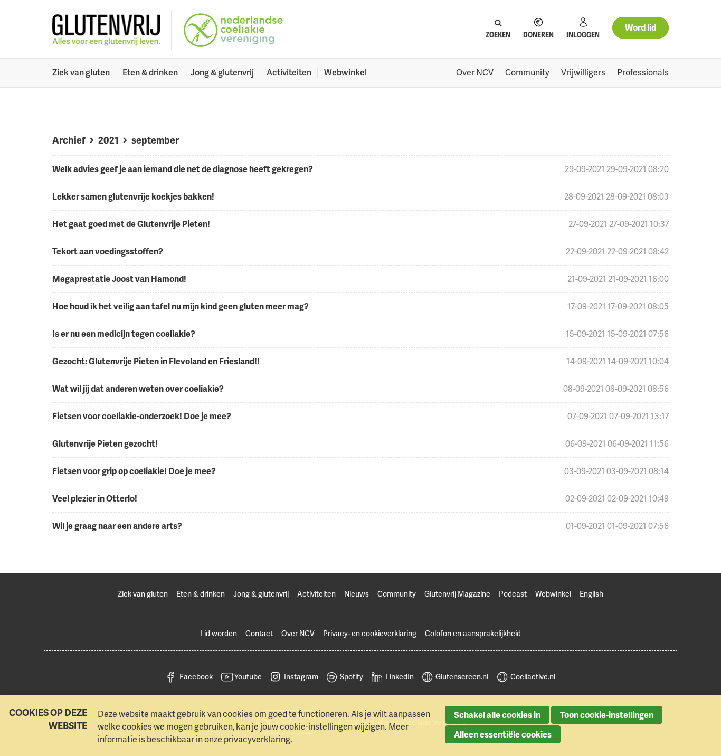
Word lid (640, 27)
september (155, 139)
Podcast (513, 594)
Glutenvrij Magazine (457, 594)
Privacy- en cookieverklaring (369, 633)
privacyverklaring (257, 739)
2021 (108, 139)
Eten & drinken (150, 72)
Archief (69, 139)
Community (527, 72)
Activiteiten (289, 72)
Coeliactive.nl (532, 677)
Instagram (301, 677)
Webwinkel (345, 72)
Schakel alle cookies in (497, 715)
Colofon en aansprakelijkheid (473, 633)
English (591, 594)
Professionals (643, 72)
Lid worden (218, 633)
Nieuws (356, 594)
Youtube (248, 677)
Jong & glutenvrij (222, 72)
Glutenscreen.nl (461, 677)
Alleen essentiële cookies (503, 734)
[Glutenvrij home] (106, 30)
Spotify (351, 677)
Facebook (196, 677)
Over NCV (475, 72)
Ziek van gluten (81, 72)
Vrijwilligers (583, 72)
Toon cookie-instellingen (606, 715)
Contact (259, 633)
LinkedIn (399, 677)
